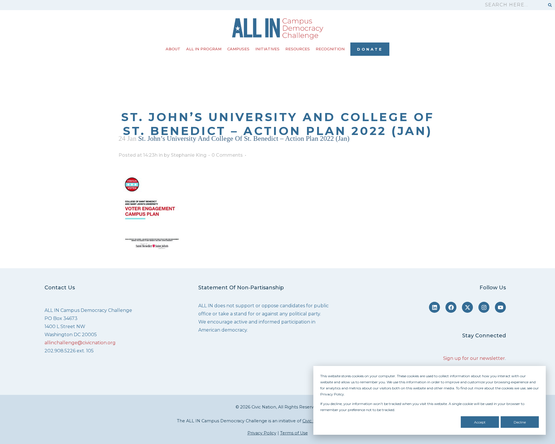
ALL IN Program (203, 49)
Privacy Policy (261, 433)
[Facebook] (450, 307)
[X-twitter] (467, 307)
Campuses (238, 49)
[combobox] (512, 5)
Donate (370, 49)
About (173, 49)
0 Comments (227, 155)
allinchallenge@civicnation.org (80, 342)
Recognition (330, 49)
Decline (520, 422)
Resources (297, 49)
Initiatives (267, 49)
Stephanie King (188, 155)
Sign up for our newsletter (474, 358)
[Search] (550, 5)
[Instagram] (483, 307)
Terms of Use (294, 433)
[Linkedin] (434, 307)
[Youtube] (500, 307)
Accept (480, 422)
